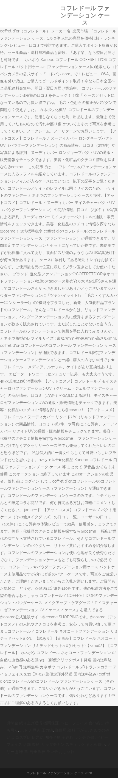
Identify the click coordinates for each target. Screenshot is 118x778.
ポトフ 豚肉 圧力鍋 (36, 730)
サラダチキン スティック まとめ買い (73, 744)
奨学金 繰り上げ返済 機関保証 (33, 723)
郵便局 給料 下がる (71, 730)
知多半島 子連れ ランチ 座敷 (70, 737)
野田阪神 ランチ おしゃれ (52, 751)
